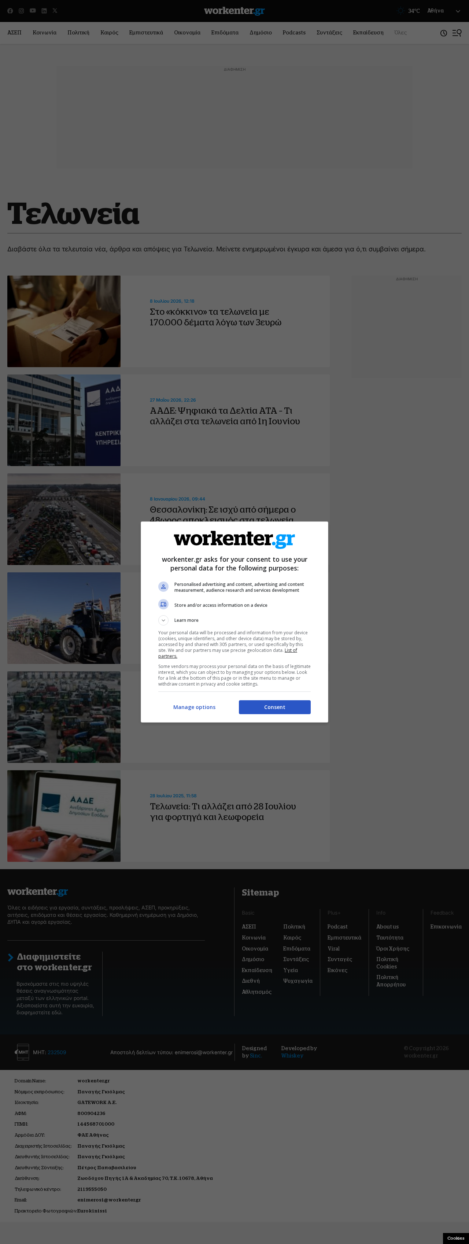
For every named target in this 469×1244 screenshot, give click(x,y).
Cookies (456, 1238)
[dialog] (234, 622)
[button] (234, 620)
